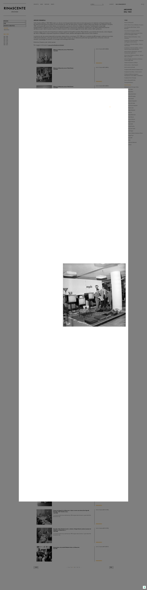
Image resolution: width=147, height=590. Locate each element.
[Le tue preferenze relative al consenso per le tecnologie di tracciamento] (144, 587)
